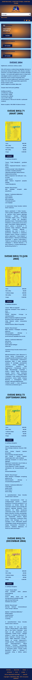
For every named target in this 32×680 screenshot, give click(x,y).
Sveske (24, 670)
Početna (8, 670)
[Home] (16, 8)
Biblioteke (16, 670)
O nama (23, 672)
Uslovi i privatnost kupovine (12, 674)
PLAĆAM (8, 35)
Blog (16, 672)
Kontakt (25, 674)
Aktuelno (9, 672)
